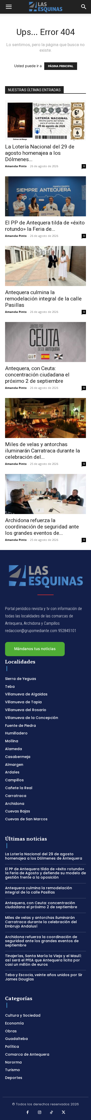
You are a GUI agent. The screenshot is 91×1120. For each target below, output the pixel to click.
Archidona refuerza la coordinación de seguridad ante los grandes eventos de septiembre (42, 941)
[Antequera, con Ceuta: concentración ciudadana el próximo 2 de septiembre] (45, 342)
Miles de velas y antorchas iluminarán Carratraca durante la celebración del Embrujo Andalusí (41, 922)
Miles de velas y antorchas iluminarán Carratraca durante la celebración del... (42, 450)
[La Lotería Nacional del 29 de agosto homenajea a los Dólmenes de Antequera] (45, 120)
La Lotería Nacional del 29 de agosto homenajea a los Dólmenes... (39, 153)
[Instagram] (39, 1112)
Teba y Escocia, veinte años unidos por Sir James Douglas (43, 977)
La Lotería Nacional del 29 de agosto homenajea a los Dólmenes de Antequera (43, 856)
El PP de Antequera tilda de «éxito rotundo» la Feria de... (45, 226)
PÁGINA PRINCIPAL (60, 66)
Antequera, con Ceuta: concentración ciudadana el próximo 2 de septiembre (37, 374)
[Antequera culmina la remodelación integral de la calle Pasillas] (45, 266)
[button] (9, 7)
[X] (64, 1112)
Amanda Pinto (16, 166)
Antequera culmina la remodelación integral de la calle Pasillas (43, 298)
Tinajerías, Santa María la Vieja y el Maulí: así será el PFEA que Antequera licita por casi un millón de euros (43, 960)
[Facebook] (27, 1112)
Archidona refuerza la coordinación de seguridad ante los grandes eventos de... (42, 526)
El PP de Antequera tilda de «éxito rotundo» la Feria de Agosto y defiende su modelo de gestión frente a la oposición (45, 873)
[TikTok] (51, 1112)
